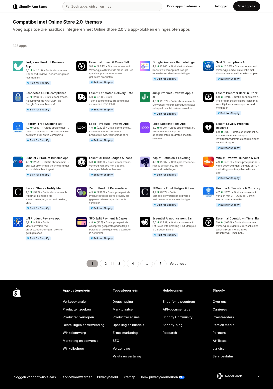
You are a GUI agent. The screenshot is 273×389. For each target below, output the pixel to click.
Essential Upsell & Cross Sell (109, 62)
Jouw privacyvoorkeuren (159, 377)
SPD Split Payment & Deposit (109, 218)
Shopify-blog (172, 325)
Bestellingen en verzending (83, 325)
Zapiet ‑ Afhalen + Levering (171, 158)
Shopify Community (177, 317)
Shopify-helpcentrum (179, 302)
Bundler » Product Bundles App (47, 158)
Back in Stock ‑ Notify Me (43, 188)
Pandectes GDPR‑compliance (46, 93)
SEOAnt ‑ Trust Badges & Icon (173, 188)
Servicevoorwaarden (76, 377)
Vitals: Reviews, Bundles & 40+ (238, 158)
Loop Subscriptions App (169, 123)
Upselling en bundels (128, 325)
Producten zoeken (77, 309)
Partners (219, 333)
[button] (41, 73)
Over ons (219, 302)
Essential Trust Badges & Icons (110, 158)
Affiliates (219, 341)
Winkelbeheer (73, 348)
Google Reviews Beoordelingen (174, 62)
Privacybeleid (107, 377)
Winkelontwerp (74, 333)
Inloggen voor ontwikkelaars (34, 377)
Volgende (177, 264)
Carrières (220, 309)
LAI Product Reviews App (43, 218)
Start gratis (246, 6)
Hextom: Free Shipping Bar (44, 123)
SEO (116, 341)
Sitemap (129, 377)
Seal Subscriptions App (232, 62)
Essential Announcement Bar (172, 218)
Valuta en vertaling (127, 356)
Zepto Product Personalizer (108, 188)
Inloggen (221, 6)
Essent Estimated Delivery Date (111, 93)
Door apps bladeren (182, 6)
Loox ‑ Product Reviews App (109, 123)
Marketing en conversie (81, 341)
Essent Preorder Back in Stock (237, 93)
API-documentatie (176, 309)
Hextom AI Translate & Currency (238, 188)
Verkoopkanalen (75, 302)
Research (170, 333)
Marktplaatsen (124, 309)
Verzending (121, 348)
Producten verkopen (78, 317)
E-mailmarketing (125, 333)
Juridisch (219, 348)
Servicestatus (223, 356)
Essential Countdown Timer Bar (238, 218)
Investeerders (223, 317)
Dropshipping (123, 302)
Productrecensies (126, 317)
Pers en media (223, 325)
